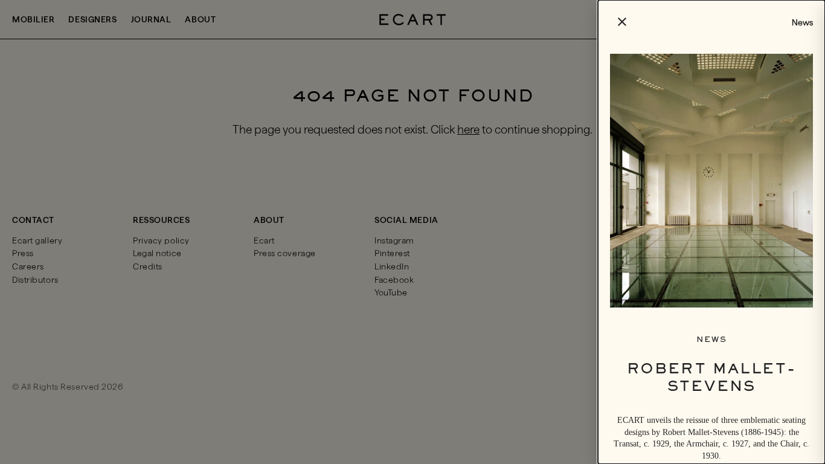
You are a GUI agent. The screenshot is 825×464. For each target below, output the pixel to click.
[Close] (412, 232)
